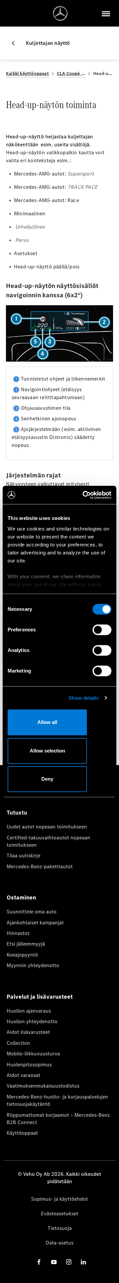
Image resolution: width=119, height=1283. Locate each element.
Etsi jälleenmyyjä (26, 943)
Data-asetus (59, 1242)
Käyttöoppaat (22, 1132)
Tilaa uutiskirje (23, 855)
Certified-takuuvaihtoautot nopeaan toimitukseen (48, 841)
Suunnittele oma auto (32, 911)
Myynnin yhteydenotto (33, 965)
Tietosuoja (60, 1228)
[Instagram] (69, 1261)
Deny (47, 779)
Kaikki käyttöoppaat (27, 73)
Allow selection (47, 750)
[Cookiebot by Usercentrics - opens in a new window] (84, 495)
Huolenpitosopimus (29, 1064)
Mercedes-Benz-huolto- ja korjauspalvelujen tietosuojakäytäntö (57, 1100)
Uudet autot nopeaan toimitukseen (47, 826)
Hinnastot (18, 933)
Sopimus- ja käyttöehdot (59, 1198)
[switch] (102, 629)
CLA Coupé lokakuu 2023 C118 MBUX (71, 73)
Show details (83, 698)
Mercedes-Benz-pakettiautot (40, 866)
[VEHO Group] (60, 13)
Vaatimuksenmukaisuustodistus (43, 1085)
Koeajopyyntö (22, 954)
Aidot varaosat (23, 1075)
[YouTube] (54, 1261)
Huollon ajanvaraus (29, 1010)
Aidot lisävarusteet (28, 1032)
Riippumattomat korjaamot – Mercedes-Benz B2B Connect (58, 1118)
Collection (18, 1042)
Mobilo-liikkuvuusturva (33, 1053)
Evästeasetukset (59, 1213)
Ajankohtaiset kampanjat (35, 922)
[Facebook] (39, 1261)
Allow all (47, 722)
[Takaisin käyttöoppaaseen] (16, 43)
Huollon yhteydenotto (32, 1021)
